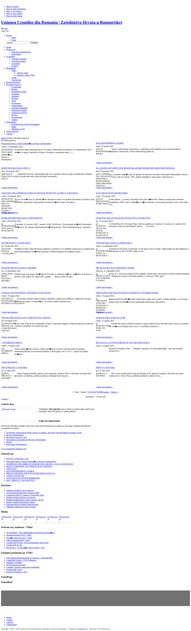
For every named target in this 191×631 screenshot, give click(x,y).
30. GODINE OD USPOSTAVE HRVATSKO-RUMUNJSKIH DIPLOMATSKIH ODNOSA (135, 168)
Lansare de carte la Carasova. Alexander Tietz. (25, 495)
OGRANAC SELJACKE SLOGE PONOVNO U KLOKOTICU (123, 218)
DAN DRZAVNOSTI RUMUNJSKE (112, 193)
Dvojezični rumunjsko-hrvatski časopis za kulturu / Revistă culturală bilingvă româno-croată (43, 433)
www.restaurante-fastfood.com (13, 449)
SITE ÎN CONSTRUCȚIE (17, 459)
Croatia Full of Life (14, 545)
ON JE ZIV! (11, 469)
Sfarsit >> (115, 392)
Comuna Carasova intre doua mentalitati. (23, 567)
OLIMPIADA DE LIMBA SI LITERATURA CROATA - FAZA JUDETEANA (39, 464)
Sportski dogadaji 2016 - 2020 (18, 535)
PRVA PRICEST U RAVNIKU (14, 367)
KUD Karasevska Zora (15, 565)
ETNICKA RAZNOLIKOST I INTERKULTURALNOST (26, 293)
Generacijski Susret (14, 569)
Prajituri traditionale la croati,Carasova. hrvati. (25, 500)
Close (13, 40)
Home (3, 138)
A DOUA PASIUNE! (15, 476)
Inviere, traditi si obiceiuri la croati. (20, 502)
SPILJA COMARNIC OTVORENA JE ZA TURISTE (29, 466)
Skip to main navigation (16, 9)
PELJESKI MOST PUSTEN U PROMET (19, 268)
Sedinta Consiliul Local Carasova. (20, 490)
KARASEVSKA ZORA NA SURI (110, 318)
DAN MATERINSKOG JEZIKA (110, 143)
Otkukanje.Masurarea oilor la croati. (21, 507)
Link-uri (9, 622)
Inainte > (106, 392)
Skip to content (12, 6)
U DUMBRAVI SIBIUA (11, 342)
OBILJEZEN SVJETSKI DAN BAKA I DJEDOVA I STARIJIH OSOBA (127, 293)
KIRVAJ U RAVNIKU (105, 367)
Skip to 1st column (14, 11)
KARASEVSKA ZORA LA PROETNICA (114, 243)
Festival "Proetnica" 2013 (16, 572)
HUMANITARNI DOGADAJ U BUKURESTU (22, 218)
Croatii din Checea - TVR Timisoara (21, 560)
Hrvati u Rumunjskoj (15, 435)
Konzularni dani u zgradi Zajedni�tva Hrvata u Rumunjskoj (26, 143)
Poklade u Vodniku (14, 562)
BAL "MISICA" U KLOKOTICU (20, 480)
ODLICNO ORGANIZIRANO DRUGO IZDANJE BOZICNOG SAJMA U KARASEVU (39, 193)
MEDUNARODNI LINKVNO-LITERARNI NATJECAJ (30, 473)
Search (9, 35)
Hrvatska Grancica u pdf (16, 437)
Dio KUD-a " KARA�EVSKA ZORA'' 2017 (25, 548)
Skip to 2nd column (14, 13)
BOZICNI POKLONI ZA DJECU (15, 168)
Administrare (11, 624)
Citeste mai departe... (104, 163)
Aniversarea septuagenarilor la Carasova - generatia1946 (29, 558)
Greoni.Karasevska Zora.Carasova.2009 (22, 493)
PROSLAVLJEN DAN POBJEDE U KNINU (115, 268)
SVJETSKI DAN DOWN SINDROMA (23, 478)
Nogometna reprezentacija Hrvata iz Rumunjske (26, 440)
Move (13, 38)
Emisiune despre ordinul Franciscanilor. (22, 504)
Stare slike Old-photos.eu (16, 444)
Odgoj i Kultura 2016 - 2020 (18, 540)
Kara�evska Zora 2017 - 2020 (19, 538)
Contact (9, 620)
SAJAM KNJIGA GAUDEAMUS (16, 243)
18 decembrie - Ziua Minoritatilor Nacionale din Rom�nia (30, 533)
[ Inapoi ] (5, 399)
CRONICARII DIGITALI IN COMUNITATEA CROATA (26, 318)
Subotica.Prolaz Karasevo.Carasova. (21, 497)
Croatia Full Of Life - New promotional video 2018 (27, 543)
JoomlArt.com (82, 629)
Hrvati (8, 442)
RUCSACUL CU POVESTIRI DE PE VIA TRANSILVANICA (123, 342)
